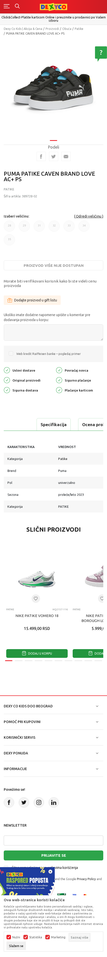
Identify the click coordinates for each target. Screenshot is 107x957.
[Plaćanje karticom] (59, 390)
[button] (36, 598)
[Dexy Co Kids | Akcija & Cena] (53, 6)
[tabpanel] (53, 88)
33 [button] (69, 228)
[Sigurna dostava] (7, 390)
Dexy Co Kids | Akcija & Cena (23, 28)
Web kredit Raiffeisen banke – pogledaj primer (48, 353)
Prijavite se (53, 855)
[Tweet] (53, 156)
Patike (79, 28)
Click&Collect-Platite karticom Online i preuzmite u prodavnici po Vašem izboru (53, 18)
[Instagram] (39, 802)
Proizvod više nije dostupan (54, 265)
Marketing (58, 937)
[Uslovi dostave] (7, 370)
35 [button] (9, 241)
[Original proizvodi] (7, 380)
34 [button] (84, 228)
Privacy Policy (86, 879)
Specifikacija (54, 424)
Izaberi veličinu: (16, 216)
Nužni (16, 937)
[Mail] (66, 156)
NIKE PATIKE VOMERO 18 (36, 616)
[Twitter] (24, 802)
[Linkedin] (54, 802)
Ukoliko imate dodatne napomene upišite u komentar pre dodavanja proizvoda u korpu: (47, 317)
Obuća (66, 28)
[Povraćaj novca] (59, 370)
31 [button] (39, 228)
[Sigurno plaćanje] (59, 380)
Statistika (35, 937)
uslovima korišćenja (63, 868)
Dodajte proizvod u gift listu (35, 300)
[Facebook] (41, 156)
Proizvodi (52, 28)
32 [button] (54, 228)
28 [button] (9, 228)
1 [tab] (53, 140)
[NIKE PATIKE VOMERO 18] (37, 573)
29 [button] (24, 228)
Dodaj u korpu (39, 653)
